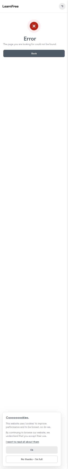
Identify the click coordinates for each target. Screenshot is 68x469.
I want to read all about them (22, 441)
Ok (31, 449)
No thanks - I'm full (32, 459)
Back (34, 53)
